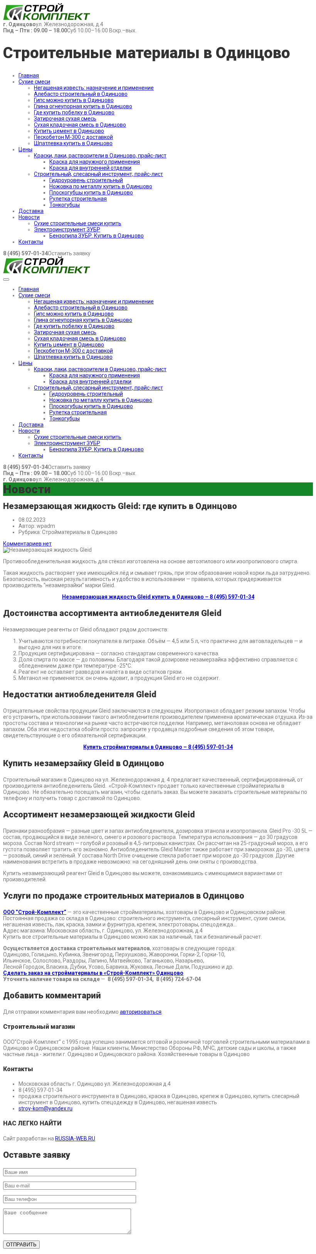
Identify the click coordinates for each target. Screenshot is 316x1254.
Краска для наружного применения (94, 162)
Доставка (31, 211)
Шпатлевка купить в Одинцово (73, 143)
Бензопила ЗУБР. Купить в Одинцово (96, 236)
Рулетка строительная (78, 199)
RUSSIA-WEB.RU (75, 1138)
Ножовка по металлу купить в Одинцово (100, 186)
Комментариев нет (27, 544)
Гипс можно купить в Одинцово (74, 100)
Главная (28, 75)
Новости (29, 217)
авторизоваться (140, 1012)
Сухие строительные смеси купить (77, 223)
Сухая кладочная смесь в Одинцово (80, 125)
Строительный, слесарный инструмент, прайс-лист (98, 174)
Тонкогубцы (64, 205)
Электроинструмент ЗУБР (67, 229)
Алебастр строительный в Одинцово (81, 94)
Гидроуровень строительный (86, 180)
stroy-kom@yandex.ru (45, 1108)
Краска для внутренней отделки (90, 168)
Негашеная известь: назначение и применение (94, 88)
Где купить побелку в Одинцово (74, 112)
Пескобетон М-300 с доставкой (73, 137)
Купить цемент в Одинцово (69, 131)
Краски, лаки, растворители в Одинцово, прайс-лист (100, 155)
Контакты (30, 242)
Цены (25, 149)
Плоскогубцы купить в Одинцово (91, 192)
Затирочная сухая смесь (65, 119)
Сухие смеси (34, 82)
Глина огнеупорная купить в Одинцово (83, 106)
